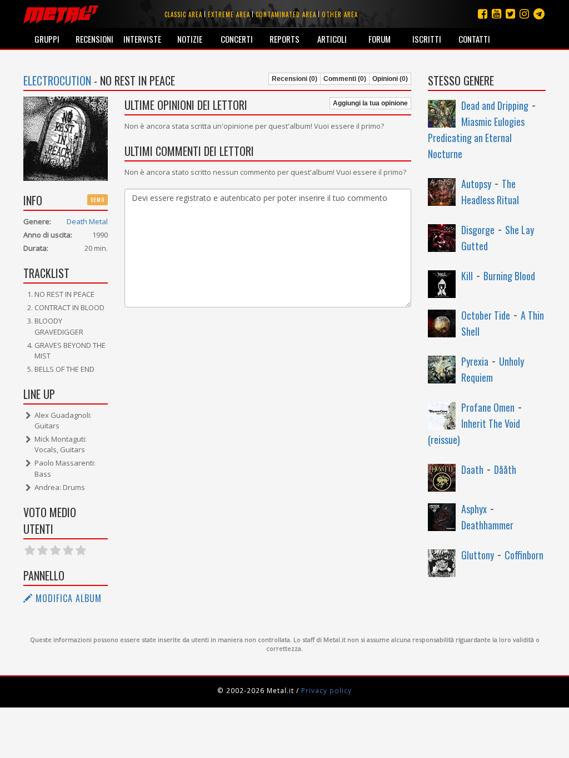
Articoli (332, 39)
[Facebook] (482, 13)
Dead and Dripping (494, 105)
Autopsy (476, 183)
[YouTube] (496, 13)
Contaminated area (286, 14)
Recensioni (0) (294, 79)
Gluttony (477, 555)
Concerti (237, 39)
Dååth (505, 469)
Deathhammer (487, 525)
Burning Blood (509, 276)
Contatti (474, 39)
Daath (472, 469)
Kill (467, 276)
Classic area (183, 14)
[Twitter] (510, 13)
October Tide (485, 315)
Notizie (189, 39)
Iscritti (426, 39)
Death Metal (87, 221)
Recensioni (94, 39)
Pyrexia (474, 361)
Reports (284, 39)
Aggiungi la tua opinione (370, 103)
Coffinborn (524, 555)
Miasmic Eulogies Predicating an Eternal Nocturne (476, 137)
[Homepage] (61, 14)
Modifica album (67, 598)
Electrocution (57, 80)
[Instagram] (539, 13)
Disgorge (478, 230)
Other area (340, 14)
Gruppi (46, 39)
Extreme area (229, 14)
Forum (379, 39)
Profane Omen (488, 407)
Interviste (142, 39)
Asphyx (474, 509)
